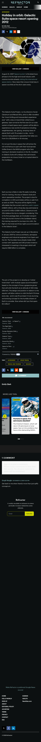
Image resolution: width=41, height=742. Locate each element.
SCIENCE (5, 7)
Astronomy (5, 12)
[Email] (18, 31)
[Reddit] (14, 31)
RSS (3, 720)
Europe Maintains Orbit (9, 331)
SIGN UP (19, 7)
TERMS (4, 712)
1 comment (22, 375)
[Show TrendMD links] (38, 354)
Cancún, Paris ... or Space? (10, 321)
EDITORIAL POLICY (8, 706)
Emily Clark (6, 384)
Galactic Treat (6, 336)
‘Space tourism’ (19, 74)
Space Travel (24, 360)
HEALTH (12, 7)
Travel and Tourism (14, 364)
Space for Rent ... (7, 346)
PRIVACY (5, 714)
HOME (26, 7)
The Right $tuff (6, 326)
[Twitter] (7, 31)
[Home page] (20, 3)
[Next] (36, 416)
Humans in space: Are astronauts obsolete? (16, 420)
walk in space (33, 205)
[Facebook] (3, 31)
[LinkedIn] (11, 31)
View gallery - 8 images (20, 69)
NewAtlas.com (27, 701)
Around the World (7, 341)
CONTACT (5, 717)
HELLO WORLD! (7, 698)
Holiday (28, 364)
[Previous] (5, 416)
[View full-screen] (39, 39)
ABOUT (4, 704)
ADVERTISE (5, 709)
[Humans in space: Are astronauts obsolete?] (20, 407)
